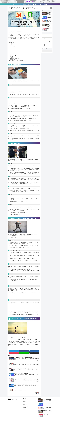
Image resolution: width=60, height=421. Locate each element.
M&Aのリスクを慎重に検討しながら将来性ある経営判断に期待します (17, 60)
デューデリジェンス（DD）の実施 (14, 55)
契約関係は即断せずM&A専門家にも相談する (15, 58)
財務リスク (11, 43)
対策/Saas (25, 409)
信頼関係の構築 (12, 54)
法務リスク (25, 401)
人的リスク (11, 44)
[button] (51, 8)
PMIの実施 (11, 57)
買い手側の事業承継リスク (12, 42)
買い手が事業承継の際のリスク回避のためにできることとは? (16, 53)
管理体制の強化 (12, 56)
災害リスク (25, 404)
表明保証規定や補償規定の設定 (13, 59)
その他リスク (25, 407)
